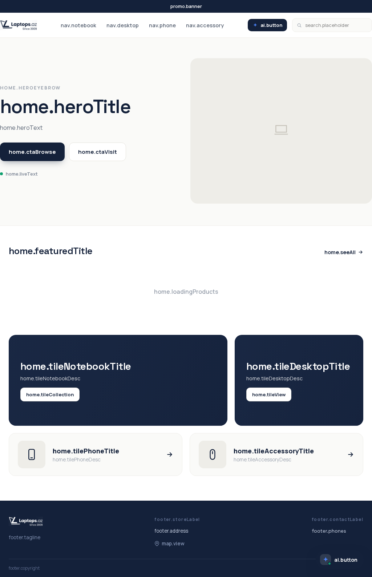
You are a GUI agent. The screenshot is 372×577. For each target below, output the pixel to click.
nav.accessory (205, 25)
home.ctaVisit (97, 152)
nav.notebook (78, 25)
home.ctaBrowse (32, 152)
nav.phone (162, 25)
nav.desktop (122, 25)
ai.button (271, 25)
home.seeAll (340, 252)
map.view (173, 543)
